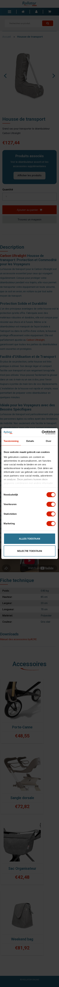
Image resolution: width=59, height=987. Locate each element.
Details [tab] (30, 441)
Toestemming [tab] (11, 441)
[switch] (50, 504)
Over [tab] (48, 441)
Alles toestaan (29, 538)
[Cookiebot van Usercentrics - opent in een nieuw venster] (42, 433)
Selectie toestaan (29, 551)
